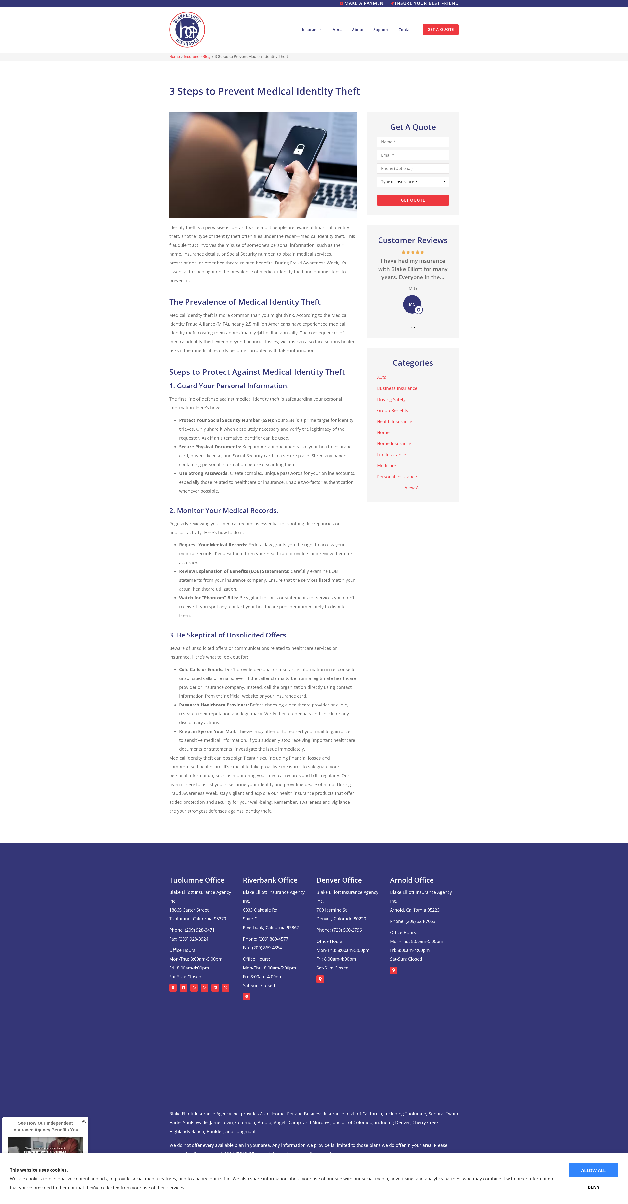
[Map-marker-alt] (173, 988)
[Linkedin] (215, 988)
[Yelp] (194, 988)
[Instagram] (204, 988)
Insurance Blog (197, 56)
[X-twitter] (225, 988)
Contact (405, 29)
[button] (411, 327)
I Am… (336, 29)
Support (381, 29)
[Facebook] (183, 988)
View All (413, 488)
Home (174, 56)
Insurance (311, 29)
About (358, 29)
